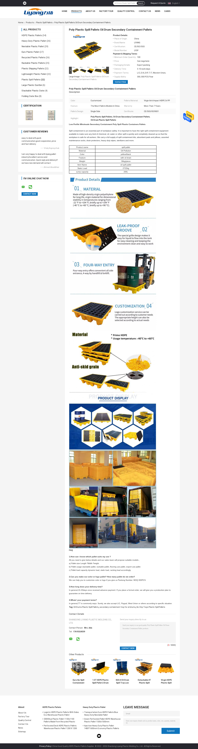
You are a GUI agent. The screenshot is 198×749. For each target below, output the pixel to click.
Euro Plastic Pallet (30, 52)
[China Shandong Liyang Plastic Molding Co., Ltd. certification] (29, 115)
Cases (167, 11)
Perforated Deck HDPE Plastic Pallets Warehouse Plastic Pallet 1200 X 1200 (60, 727)
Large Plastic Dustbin (32, 85)
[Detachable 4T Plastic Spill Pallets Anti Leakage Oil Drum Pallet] (144, 668)
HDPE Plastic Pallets (32, 35)
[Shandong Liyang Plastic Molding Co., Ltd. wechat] (32, 187)
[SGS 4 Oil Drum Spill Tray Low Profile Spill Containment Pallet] (122, 668)
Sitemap (22, 732)
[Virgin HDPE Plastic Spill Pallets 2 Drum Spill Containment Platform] (166, 668)
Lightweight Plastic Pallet (34, 74)
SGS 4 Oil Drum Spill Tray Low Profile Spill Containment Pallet (122, 681)
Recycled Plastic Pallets (33, 57)
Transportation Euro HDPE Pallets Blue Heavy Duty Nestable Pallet (101, 713)
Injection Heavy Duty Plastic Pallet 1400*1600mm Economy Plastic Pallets (101, 727)
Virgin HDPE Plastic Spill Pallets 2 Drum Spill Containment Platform (166, 681)
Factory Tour (106, 11)
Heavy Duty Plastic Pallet (34, 41)
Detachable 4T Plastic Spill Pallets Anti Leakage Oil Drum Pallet (144, 681)
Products (76, 11)
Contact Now (120, 82)
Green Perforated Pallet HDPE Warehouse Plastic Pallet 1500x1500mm (102, 720)
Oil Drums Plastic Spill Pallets (86, 607)
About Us (90, 11)
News (157, 11)
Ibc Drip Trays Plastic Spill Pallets (151, 607)
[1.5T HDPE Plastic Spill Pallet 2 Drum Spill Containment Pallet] (100, 668)
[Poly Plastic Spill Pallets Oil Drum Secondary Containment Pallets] (88, 50)
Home (64, 11)
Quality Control (126, 11)
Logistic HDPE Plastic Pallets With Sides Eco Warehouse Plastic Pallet (61, 713)
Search (140, 3)
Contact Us (145, 11)
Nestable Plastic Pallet (33, 46)
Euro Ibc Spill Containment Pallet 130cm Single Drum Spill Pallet (78, 681)
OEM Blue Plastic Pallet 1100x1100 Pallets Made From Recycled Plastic (59, 720)
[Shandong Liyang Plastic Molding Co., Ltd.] (38, 12)
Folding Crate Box (30, 96)
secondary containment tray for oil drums (118, 607)
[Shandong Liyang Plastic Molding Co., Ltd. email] (25, 187)
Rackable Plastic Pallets (33, 63)
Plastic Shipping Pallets (33, 68)
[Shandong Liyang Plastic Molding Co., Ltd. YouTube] (24, 3)
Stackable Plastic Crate (33, 90)
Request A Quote (158, 3)
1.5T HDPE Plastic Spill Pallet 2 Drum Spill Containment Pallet (100, 681)
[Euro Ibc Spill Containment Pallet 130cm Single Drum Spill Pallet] (78, 668)
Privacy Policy (45, 746)
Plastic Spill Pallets (44, 22)
